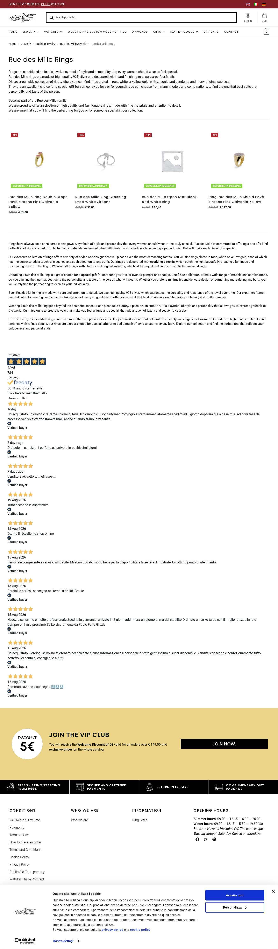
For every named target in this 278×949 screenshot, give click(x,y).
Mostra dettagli (63, 941)
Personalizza (232, 907)
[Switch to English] (248, 4)
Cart (264, 20)
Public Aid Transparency (27, 872)
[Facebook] (197, 839)
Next (24, 398)
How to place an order (25, 842)
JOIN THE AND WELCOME (37, 4)
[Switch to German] (264, 4)
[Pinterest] (214, 839)
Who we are (79, 820)
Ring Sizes (139, 820)
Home (12, 43)
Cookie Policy (19, 857)
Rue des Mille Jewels (73, 43)
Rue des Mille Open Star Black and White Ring (169, 199)
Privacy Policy (19, 864)
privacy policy (112, 929)
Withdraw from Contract (26, 879)
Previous (14, 398)
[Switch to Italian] (256, 4)
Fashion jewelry (45, 43)
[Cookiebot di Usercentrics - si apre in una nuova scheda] (25, 941)
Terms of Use (19, 835)
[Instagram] (205, 839)
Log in (248, 20)
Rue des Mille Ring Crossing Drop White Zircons (100, 199)
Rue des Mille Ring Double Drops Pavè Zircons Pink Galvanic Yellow (38, 202)
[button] (266, 31)
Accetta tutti (234, 895)
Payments (16, 827)
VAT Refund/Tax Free (24, 820)
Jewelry (26, 43)
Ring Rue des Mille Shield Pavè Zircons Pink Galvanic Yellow (236, 199)
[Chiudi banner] (273, 891)
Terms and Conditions (25, 850)
